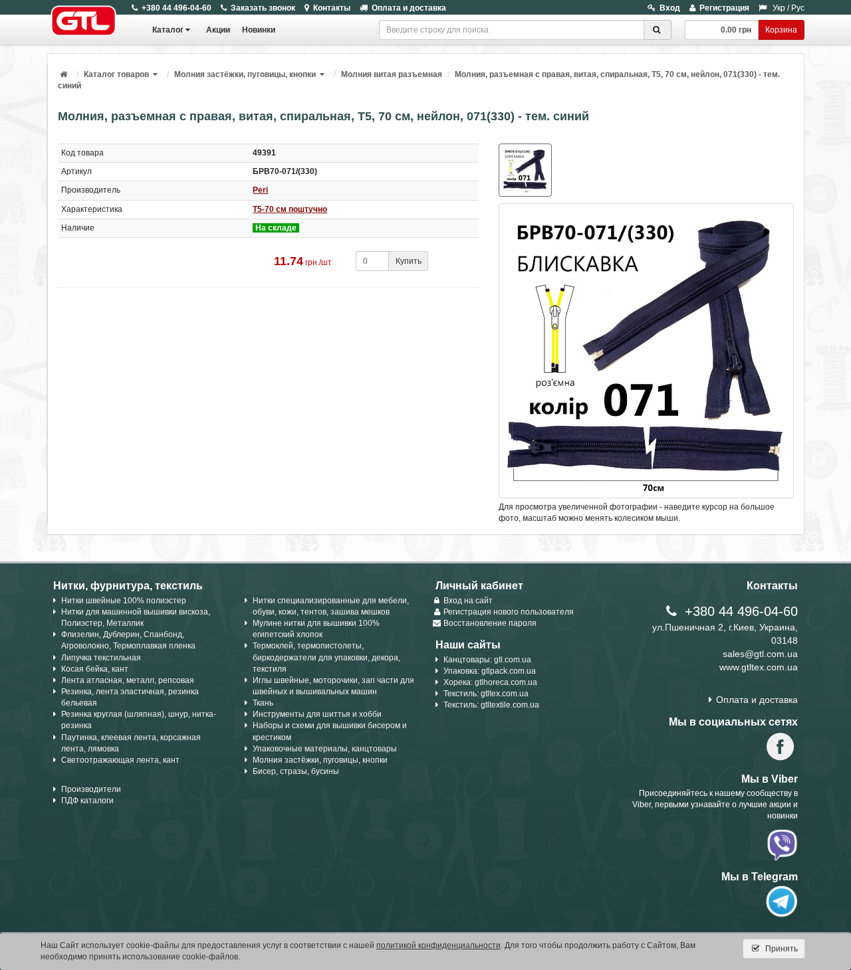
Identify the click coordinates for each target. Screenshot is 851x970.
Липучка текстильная (101, 657)
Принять (780, 948)
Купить (409, 261)
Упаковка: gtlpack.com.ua (489, 671)
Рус (797, 8)
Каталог (167, 30)
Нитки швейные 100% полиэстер (123, 600)
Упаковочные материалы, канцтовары (325, 748)
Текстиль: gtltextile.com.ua (491, 705)
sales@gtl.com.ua (760, 653)
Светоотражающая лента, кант (120, 760)
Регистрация (724, 8)
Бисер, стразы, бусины (296, 771)
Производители (91, 789)
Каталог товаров (116, 74)
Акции (218, 30)
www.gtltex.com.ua (758, 667)
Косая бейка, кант (94, 669)
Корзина (781, 30)
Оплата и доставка (409, 8)
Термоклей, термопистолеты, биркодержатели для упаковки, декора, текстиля (326, 657)
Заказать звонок (263, 8)
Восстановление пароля (490, 623)
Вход (670, 8)
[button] (156, 74)
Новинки (258, 30)
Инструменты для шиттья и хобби (317, 714)
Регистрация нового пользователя (508, 612)
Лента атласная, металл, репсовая (127, 680)
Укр (779, 8)
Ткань (263, 703)
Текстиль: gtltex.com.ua (486, 693)
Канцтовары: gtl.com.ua (487, 659)
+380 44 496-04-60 (176, 8)
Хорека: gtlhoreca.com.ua (490, 682)
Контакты (331, 8)
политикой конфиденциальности (438, 945)
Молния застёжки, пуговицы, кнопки (245, 74)
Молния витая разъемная (391, 74)
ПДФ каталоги (87, 800)
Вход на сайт (468, 600)
